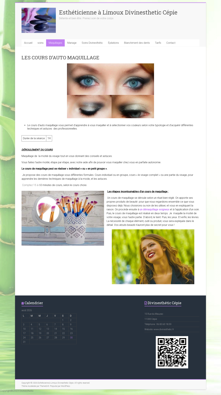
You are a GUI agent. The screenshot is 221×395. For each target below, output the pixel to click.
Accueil (28, 42)
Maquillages (55, 42)
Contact (170, 42)
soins (41, 42)
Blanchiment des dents (137, 42)
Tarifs (158, 42)
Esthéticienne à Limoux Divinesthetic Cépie (118, 12)
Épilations (113, 42)
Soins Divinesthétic (92, 42)
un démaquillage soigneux (154, 209)
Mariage (72, 42)
